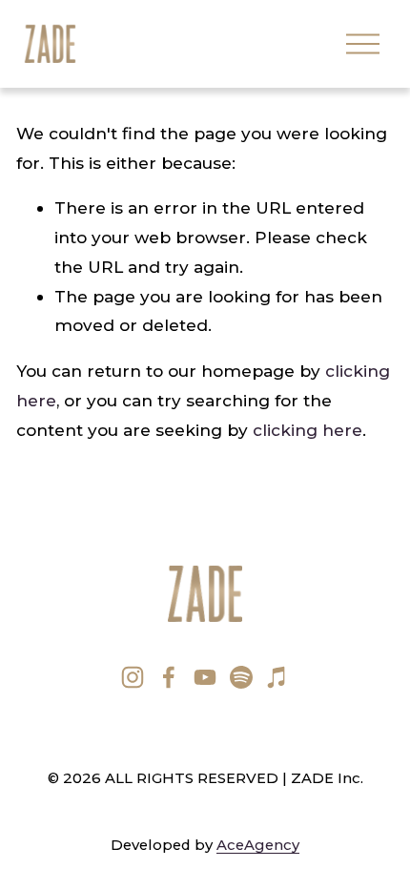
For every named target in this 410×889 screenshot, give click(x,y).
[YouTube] (205, 677)
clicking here (307, 430)
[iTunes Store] (277, 677)
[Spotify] (241, 677)
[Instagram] (132, 677)
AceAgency (257, 845)
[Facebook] (168, 677)
